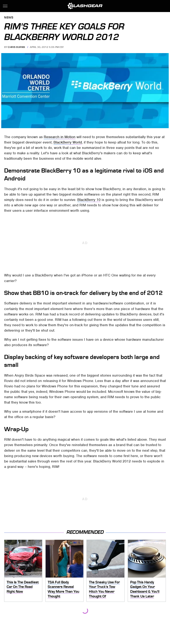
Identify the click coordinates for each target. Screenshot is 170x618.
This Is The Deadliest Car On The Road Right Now (23, 587)
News (8, 17)
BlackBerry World (67, 142)
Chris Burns (16, 47)
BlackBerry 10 (89, 199)
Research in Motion (59, 137)
